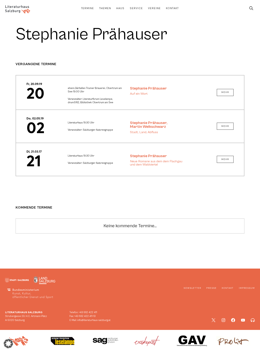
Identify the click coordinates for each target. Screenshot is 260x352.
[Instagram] (223, 320)
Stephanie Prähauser (148, 88)
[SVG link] (17, 9)
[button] (8, 343)
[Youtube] (243, 320)
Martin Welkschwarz (148, 126)
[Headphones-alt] (253, 320)
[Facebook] (233, 320)
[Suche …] (251, 8)
